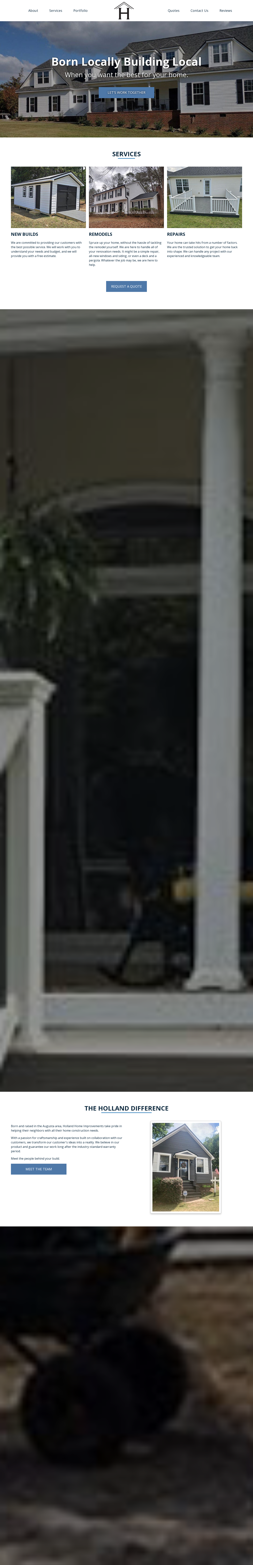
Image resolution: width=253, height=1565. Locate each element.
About (33, 10)
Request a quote (126, 286)
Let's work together (126, 92)
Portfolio (80, 10)
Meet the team (39, 1169)
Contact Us (199, 10)
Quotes (173, 10)
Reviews (225, 10)
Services (55, 10)
